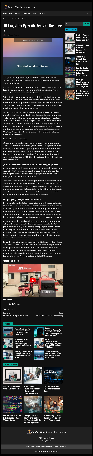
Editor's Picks (11, 309)
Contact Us (42, 13)
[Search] (87, 13)
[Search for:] (74, 24)
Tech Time (17, 13)
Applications (26, 13)
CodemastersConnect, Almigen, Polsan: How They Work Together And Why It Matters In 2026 (39, 355)
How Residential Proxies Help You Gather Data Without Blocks (12, 404)
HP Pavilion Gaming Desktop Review (15, 314)
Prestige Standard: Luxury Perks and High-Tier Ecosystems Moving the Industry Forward (33, 404)
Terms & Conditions (47, 447)
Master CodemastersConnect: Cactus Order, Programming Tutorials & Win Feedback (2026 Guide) (39, 343)
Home (5, 13)
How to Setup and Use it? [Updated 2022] (49, 314)
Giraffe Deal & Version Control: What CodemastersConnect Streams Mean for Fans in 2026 (8, 343)
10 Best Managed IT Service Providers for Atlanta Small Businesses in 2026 (33, 375)
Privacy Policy (35, 447)
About (34, 13)
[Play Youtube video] (33, 280)
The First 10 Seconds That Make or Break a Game (53, 375)
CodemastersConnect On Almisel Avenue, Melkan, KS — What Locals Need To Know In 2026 (8, 332)
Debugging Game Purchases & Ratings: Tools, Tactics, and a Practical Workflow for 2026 (8, 355)
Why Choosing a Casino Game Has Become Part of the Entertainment (53, 404)
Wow (10, 13)
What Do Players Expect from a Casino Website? (12, 375)
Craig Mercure (9, 35)
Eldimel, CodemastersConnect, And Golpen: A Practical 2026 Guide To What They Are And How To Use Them (39, 332)
